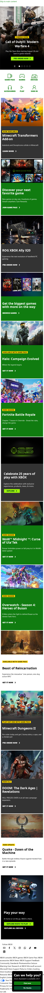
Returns (23, 969)
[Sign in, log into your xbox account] (34, 87)
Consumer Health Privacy (10, 983)
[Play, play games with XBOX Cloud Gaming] (22, 87)
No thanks (27, 988)
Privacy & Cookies (7, 986)
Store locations (6, 971)
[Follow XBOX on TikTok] (30, 948)
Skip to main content (8, 1)
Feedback (35, 960)
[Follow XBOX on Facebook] (9, 948)
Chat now (27, 983)
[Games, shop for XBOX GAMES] (22, 75)
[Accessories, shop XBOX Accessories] (10, 87)
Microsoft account (34, 966)
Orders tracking (33, 969)
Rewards (3, 974)
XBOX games (18, 957)
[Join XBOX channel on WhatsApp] (25, 948)
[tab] (19, 66)
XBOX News (14, 960)
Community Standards (9, 963)
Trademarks (4, 988)
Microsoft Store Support (10, 969)
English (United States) (9, 977)
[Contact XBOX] (4, 948)
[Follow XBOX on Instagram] (20, 948)
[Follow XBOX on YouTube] (35, 948)
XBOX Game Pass (30, 957)
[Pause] (14, 66)
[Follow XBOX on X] (14, 948)
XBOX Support (25, 960)
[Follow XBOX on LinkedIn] (4, 952)
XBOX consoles (6, 957)
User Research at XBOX (17, 966)
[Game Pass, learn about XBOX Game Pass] (10, 75)
